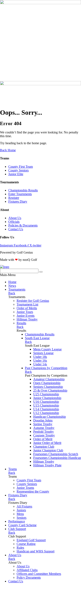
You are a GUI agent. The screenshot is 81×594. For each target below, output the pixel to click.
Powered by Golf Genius (16, 592)
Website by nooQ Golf (15, 588)
